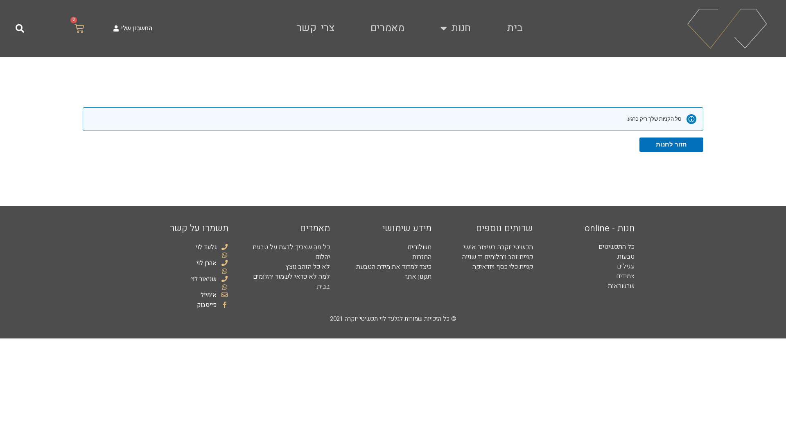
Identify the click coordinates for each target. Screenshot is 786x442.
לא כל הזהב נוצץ (307, 267)
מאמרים (387, 28)
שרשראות (621, 286)
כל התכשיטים (617, 247)
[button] (20, 28)
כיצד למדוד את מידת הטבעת (393, 267)
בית (514, 28)
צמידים (625, 276)
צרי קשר (316, 28)
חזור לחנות (671, 144)
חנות (461, 28)
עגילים (626, 266)
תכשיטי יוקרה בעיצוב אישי (498, 247)
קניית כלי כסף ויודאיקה (502, 267)
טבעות (626, 257)
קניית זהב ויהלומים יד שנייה (497, 257)
